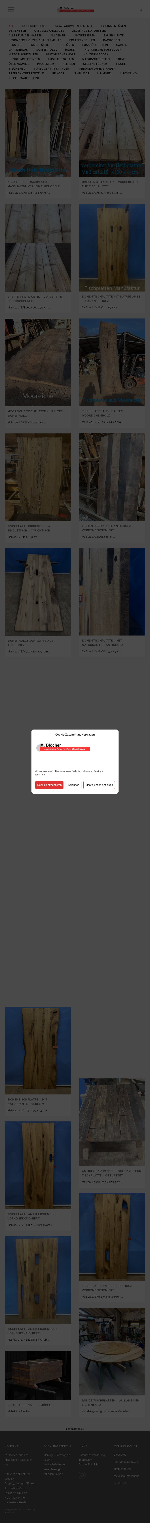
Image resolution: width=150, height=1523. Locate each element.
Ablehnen (73, 784)
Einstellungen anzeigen (99, 784)
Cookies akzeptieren (49, 784)
